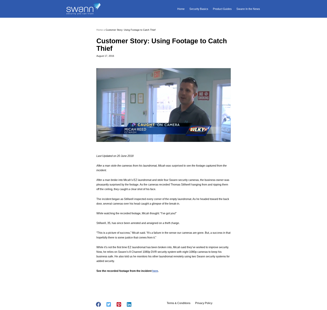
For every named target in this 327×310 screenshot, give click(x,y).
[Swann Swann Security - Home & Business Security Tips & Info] (83, 9)
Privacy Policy (203, 303)
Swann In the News (248, 8)
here (155, 270)
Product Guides (222, 8)
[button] (98, 304)
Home (181, 8)
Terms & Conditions (178, 303)
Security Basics (198, 8)
